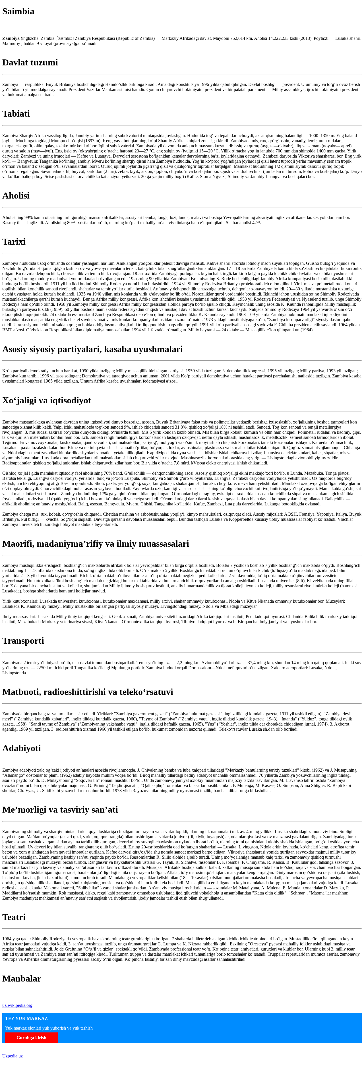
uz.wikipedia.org (17, 1005)
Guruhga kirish (31, 1037)
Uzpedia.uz (12, 1055)
